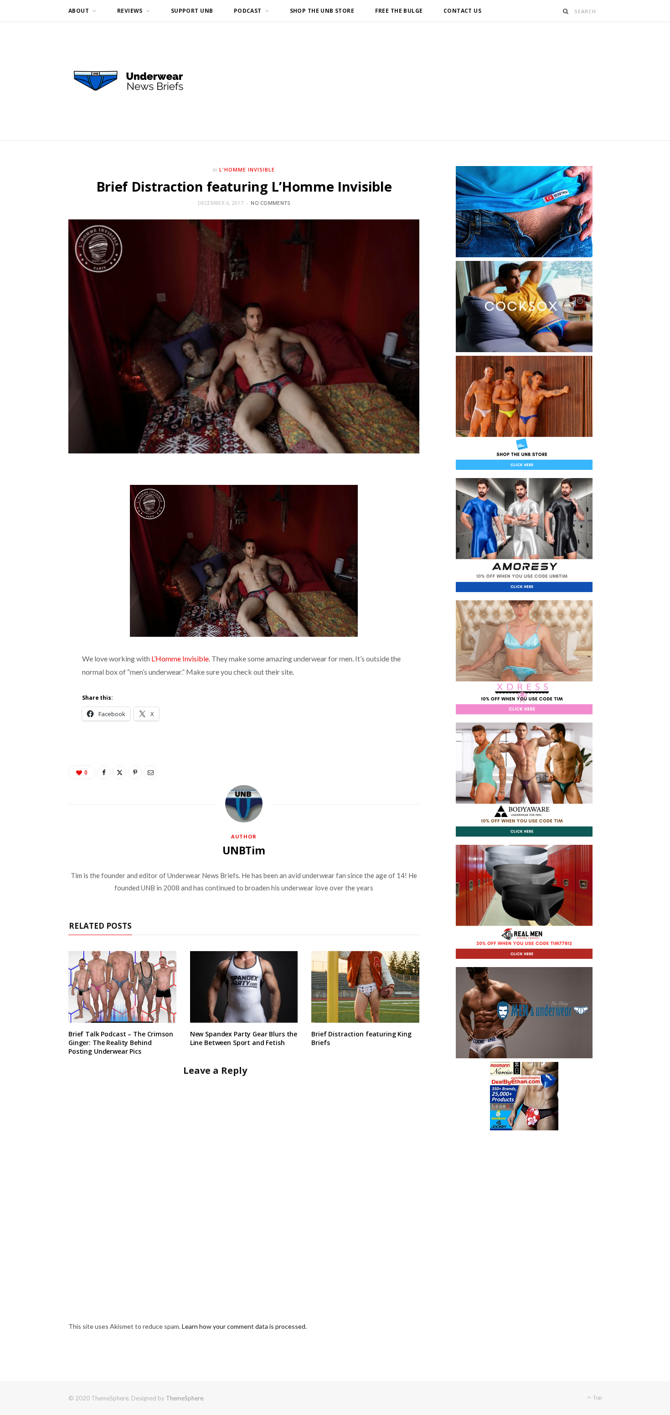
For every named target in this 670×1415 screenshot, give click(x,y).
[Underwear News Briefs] (136, 81)
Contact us (462, 11)
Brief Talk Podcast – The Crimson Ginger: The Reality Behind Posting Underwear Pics (120, 1043)
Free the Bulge (399, 11)
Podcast (248, 11)
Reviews (130, 11)
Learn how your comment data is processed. (244, 1326)
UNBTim (243, 850)
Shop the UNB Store (322, 11)
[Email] (150, 772)
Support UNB (192, 11)
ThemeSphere (184, 1398)
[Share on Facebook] (104, 772)
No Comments (270, 202)
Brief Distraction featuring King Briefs (361, 1038)
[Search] (566, 11)
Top (597, 1397)
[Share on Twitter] (119, 772)
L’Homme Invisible (180, 658)
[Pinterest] (135, 772)
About (78, 11)
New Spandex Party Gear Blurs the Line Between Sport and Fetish (244, 1038)
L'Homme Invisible (247, 169)
